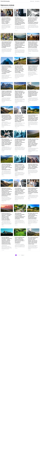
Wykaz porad (32, 1)
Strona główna (37, 1)
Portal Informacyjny (5, 1)
